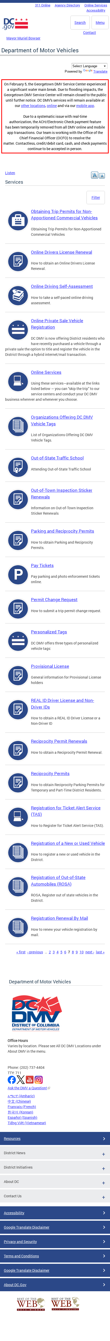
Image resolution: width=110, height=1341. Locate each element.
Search (80, 22)
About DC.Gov (15, 1284)
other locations (33, 105)
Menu (100, 22)
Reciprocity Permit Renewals (59, 741)
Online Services (95, 5)
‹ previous (35, 952)
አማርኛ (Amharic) (21, 1095)
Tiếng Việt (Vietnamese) (27, 1122)
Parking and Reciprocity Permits (62, 531)
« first (21, 952)
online (52, 105)
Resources (12, 1138)
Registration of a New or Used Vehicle (68, 843)
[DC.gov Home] (15, 29)
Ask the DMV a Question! (27, 1087)
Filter (96, 197)
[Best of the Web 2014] (31, 1311)
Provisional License (50, 666)
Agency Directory (67, 5)
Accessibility (95, 10)
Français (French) (22, 1106)
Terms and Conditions (21, 1256)
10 (82, 952)
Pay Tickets (42, 565)
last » (100, 952)
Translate (100, 71)
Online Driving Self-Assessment (62, 286)
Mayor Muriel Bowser (23, 38)
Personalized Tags (49, 632)
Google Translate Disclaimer (26, 1227)
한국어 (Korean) (20, 1112)
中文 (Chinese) (19, 1101)
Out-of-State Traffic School (57, 458)
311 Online (42, 5)
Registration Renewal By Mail (59, 918)
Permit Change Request (54, 599)
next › (89, 952)
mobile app (85, 105)
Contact (89, 32)
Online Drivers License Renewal (61, 252)
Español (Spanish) (22, 1117)
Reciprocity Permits (50, 773)
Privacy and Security (20, 1241)
